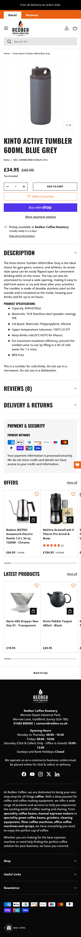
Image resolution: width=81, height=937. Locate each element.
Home (7, 53)
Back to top (40, 672)
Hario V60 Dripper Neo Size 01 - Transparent (22, 623)
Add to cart (55, 186)
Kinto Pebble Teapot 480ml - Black (57, 623)
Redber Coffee (18, 927)
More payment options (40, 217)
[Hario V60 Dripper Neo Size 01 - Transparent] (22, 600)
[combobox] (40, 41)
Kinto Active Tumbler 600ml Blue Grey (31, 53)
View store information (22, 236)
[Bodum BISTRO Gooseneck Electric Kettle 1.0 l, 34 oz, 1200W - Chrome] (22, 509)
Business (32, 15)
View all (72, 482)
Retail (12, 15)
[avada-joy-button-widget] (9, 927)
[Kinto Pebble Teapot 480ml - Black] (59, 600)
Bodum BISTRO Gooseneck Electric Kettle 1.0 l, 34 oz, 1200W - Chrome (19, 536)
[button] (75, 28)
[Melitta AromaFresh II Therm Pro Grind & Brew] (59, 509)
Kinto (7, 160)
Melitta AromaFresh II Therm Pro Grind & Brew (58, 534)
